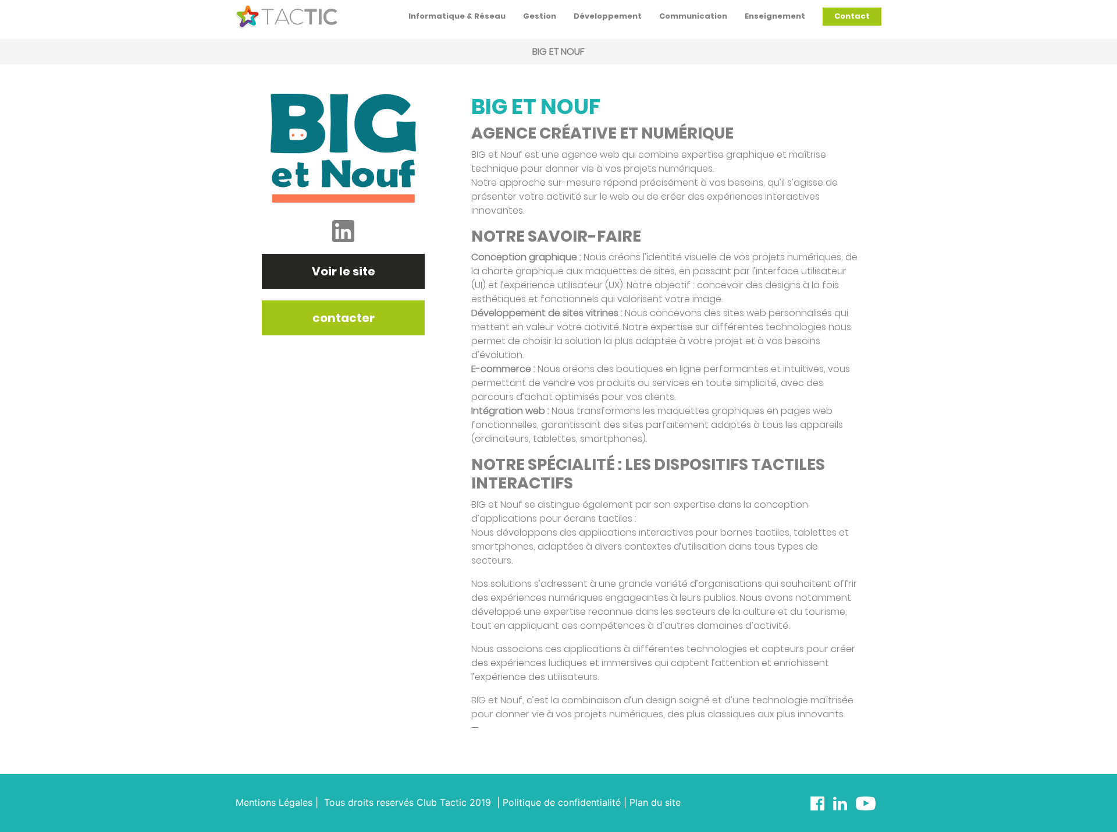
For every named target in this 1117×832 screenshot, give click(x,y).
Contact (852, 16)
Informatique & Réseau (457, 16)
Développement (608, 16)
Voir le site (343, 271)
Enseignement (775, 16)
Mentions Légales (274, 802)
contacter (343, 318)
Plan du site (655, 802)
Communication (693, 16)
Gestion (539, 16)
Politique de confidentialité (562, 802)
